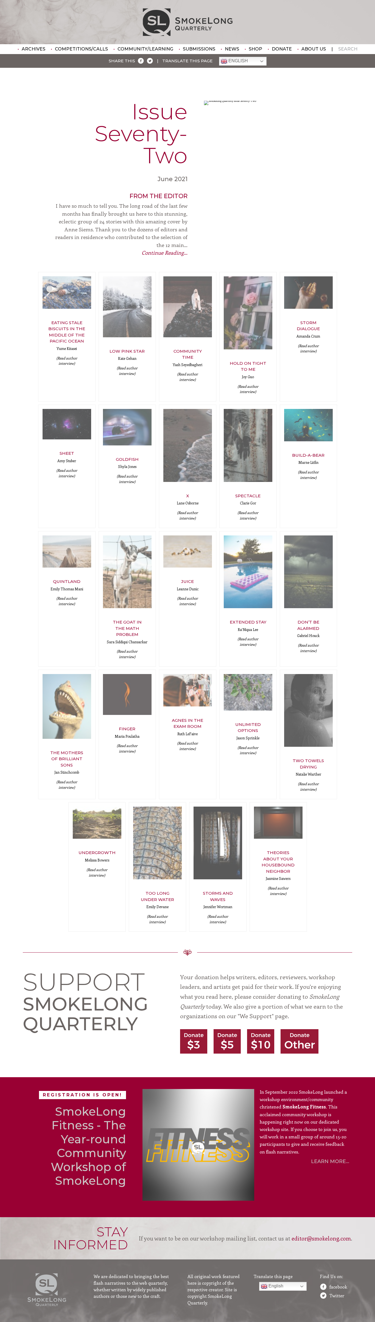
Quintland (66, 581)
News (232, 49)
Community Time (187, 354)
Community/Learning (145, 49)
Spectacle (248, 495)
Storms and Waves (218, 896)
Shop (255, 49)
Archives (33, 49)
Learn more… (330, 1161)
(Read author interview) (66, 361)
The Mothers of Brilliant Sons (66, 759)
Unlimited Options (248, 727)
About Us (313, 49)
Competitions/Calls (81, 49)
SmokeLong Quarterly (187, 22)
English (237, 61)
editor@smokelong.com (321, 1238)
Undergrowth (97, 852)
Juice (187, 581)
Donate (282, 49)
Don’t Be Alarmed (308, 625)
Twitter (336, 1295)
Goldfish (127, 459)
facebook (338, 1287)
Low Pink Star (127, 351)
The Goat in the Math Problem (127, 628)
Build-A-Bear (308, 455)
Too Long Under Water (157, 896)
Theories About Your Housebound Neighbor (278, 862)
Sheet (67, 453)
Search (347, 49)
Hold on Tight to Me (248, 366)
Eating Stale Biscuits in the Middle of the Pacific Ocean (66, 332)
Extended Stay (248, 622)
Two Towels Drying (308, 764)
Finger (127, 728)
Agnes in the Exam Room (187, 723)
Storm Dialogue (308, 326)
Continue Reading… (165, 252)
